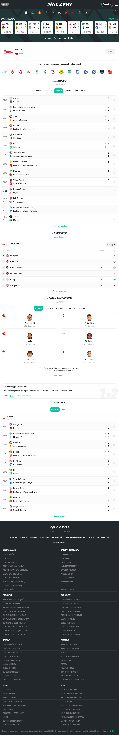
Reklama (34, 537)
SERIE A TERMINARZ (68, 623)
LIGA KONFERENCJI (10, 562)
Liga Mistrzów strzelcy (12, 644)
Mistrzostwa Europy (69, 676)
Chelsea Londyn (67, 578)
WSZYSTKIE (113, 19)
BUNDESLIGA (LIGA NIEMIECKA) (14, 582)
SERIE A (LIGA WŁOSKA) (11, 578)
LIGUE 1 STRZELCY (9, 676)
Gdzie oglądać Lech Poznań (14, 635)
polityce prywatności (108, 731)
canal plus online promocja (14, 615)
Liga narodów (8, 589)
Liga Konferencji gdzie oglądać (16, 627)
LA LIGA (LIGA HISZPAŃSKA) (12, 574)
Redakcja (24, 537)
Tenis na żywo (66, 652)
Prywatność (57, 537)
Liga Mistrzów (8, 554)
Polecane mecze (67, 668)
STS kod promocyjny (69, 690)
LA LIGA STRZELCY (9, 664)
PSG (62, 586)
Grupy (46, 64)
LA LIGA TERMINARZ (68, 619)
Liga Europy (7, 558)
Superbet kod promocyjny (72, 705)
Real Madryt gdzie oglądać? (14, 705)
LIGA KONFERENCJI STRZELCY (13, 652)
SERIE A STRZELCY (9, 668)
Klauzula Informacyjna (99, 537)
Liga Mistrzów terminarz (71, 599)
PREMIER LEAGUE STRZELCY (13, 660)
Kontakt (13, 537)
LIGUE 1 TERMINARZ (68, 631)
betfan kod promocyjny (71, 709)
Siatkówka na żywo (69, 644)
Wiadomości (76, 64)
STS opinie (7, 690)
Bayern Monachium (68, 570)
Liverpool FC (66, 562)
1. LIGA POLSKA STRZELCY (12, 680)
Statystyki (65, 64)
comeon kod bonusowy (70, 725)
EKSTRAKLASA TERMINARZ (70, 611)
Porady (64, 664)
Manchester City (68, 582)
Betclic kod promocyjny (71, 697)
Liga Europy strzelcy (11, 648)
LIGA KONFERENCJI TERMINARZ (72, 607)
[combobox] (110, 51)
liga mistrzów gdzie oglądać (72, 680)
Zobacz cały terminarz (59, 226)
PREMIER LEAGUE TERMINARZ (71, 615)
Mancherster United (69, 566)
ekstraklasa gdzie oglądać (14, 611)
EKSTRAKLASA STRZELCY (12, 656)
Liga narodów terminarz (71, 635)
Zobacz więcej (59, 515)
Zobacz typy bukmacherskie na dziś (17, 395)
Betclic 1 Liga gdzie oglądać (14, 623)
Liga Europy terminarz (70, 603)
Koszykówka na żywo (70, 656)
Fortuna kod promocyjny (71, 693)
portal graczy (59, 542)
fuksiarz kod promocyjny (13, 713)
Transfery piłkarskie (69, 672)
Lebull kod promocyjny (70, 721)
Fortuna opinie (9, 693)
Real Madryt (66, 558)
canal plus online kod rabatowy (16, 619)
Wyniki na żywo (8, 19)
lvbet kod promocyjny (70, 713)
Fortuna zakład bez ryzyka (72, 717)
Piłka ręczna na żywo (70, 648)
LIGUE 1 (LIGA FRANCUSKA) (12, 586)
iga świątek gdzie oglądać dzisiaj (16, 607)
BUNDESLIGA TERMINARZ (70, 627)
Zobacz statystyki (59, 291)
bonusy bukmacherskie (12, 725)
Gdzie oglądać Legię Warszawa (15, 631)
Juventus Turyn (67, 589)
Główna (48, 38)
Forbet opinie (8, 709)
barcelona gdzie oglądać (13, 599)
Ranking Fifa (66, 660)
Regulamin (44, 537)
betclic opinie (66, 701)
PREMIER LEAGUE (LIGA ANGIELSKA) (15, 570)
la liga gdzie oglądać (11, 603)
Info (40, 64)
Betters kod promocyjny (13, 721)
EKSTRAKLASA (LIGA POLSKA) (13, 566)
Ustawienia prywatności (76, 537)
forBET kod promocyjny (13, 701)
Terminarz (55, 64)
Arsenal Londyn (67, 574)
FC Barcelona (66, 554)
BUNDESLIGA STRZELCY (11, 672)
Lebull (5, 717)
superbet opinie (9, 697)
